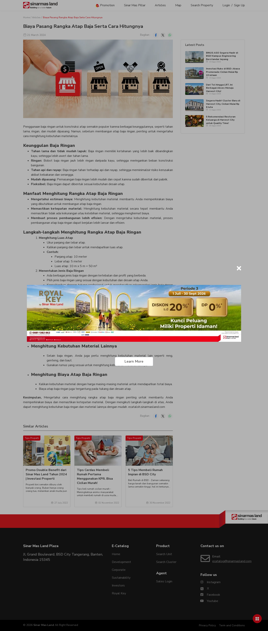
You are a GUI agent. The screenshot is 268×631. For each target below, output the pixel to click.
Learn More (134, 361)
